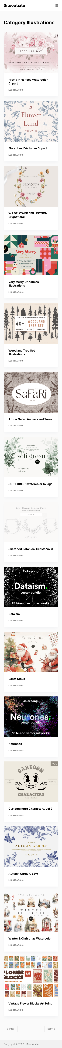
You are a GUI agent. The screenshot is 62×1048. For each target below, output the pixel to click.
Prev (11, 1029)
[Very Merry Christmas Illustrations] (31, 255)
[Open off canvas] (56, 5)
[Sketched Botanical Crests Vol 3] (31, 522)
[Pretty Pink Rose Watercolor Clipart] (31, 52)
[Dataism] (31, 587)
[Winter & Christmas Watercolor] (31, 911)
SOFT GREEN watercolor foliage (30, 484)
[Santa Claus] (31, 652)
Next (50, 1029)
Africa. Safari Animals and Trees (30, 419)
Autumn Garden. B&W (23, 873)
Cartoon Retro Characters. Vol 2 (30, 808)
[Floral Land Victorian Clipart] (31, 121)
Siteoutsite (14, 5)
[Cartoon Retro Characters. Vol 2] (31, 781)
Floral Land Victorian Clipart (27, 148)
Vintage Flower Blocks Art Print (30, 1003)
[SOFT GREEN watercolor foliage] (31, 457)
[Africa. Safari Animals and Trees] (31, 392)
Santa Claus (16, 678)
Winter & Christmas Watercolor (30, 938)
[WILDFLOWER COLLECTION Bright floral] (31, 186)
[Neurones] (31, 716)
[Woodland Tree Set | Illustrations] (31, 323)
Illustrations (16, 90)
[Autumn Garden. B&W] (31, 846)
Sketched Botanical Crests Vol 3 (30, 549)
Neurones (15, 743)
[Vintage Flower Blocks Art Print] (31, 976)
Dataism (14, 614)
